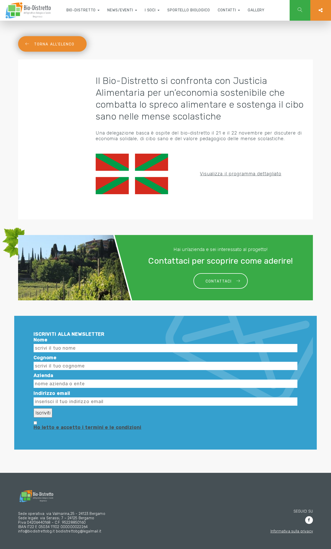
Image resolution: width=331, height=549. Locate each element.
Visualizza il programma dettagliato (240, 174)
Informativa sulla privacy (291, 531)
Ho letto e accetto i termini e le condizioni (87, 427)
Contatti (227, 10)
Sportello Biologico (188, 10)
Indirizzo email (52, 393)
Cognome (45, 357)
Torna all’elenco (54, 44)
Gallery (256, 10)
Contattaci (219, 281)
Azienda (44, 375)
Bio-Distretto (81, 10)
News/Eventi (120, 10)
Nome (41, 340)
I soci (151, 10)
